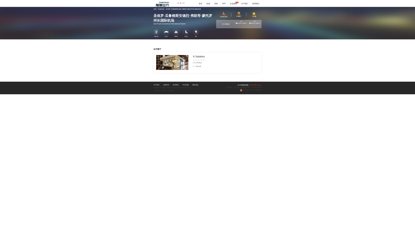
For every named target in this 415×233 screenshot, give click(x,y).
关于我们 (244, 4)
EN (184, 3)
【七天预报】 (225, 24)
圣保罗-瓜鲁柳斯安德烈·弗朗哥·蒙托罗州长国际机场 (183, 9)
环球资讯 (157, 90)
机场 (208, 4)
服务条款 (195, 85)
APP (224, 4)
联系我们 (255, 4)
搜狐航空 (171, 90)
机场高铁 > (162, 9)
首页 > (155, 9)
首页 (200, 4)
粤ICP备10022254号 (184, 87)
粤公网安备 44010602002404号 (252, 90)
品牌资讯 (166, 85)
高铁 (216, 4)
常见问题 (186, 85)
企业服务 (233, 4)
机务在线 (164, 90)
